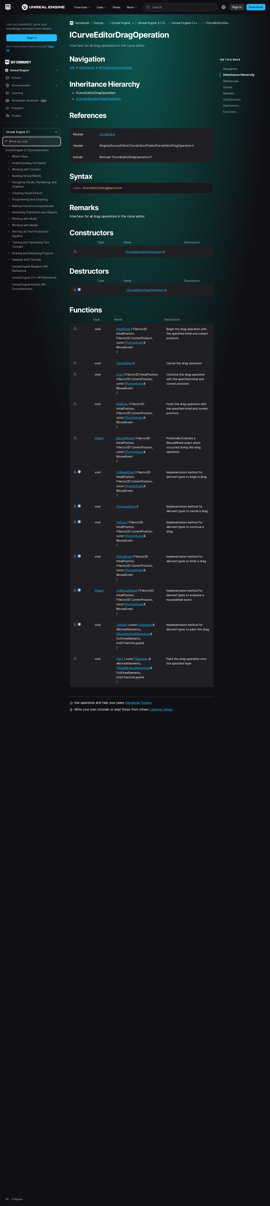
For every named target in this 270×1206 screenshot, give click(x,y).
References (231, 81)
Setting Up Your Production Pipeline (30, 233)
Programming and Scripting (30, 199)
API (72, 68)
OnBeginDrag (125, 472)
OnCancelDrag (126, 506)
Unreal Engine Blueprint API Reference (30, 268)
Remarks (228, 93)
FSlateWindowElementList (133, 634)
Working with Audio (24, 218)
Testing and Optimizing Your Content (30, 244)
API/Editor (86, 68)
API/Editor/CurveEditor (115, 68)
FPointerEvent (134, 342)
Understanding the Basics (29, 163)
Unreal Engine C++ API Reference (34, 277)
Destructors (231, 105)
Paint (119, 658)
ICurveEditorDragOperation (144, 251)
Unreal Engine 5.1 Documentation (27, 150)
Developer (82, 23)
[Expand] (8, 156)
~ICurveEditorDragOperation (145, 290)
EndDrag (122, 404)
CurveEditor (107, 134)
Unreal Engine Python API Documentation (28, 286)
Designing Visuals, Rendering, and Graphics (34, 184)
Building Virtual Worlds (26, 175)
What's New (20, 156)
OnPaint (121, 624)
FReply (99, 438)
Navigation (230, 68)
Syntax (227, 87)
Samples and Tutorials (26, 259)
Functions (229, 111)
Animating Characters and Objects (34, 212)
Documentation (100, 23)
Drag (119, 374)
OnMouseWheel (126, 590)
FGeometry (145, 624)
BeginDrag (123, 329)
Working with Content (26, 169)
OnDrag (121, 522)
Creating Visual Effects (27, 193)
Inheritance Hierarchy (238, 74)
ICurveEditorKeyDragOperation (98, 99)
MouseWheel (124, 438)
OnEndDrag (123, 556)
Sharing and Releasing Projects (32, 253)
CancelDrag (124, 363)
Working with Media (25, 225)
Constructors (232, 99)
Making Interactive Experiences (33, 206)
